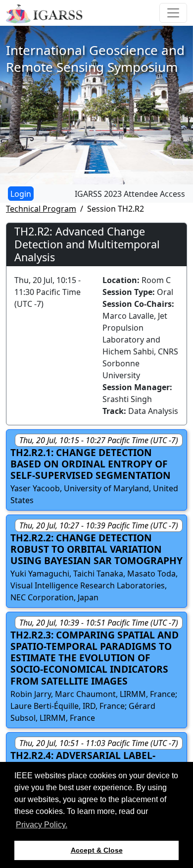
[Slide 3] (105, 170)
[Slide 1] (69, 170)
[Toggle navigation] (173, 13)
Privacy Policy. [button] (41, 824)
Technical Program (41, 208)
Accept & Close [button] (97, 850)
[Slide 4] (123, 170)
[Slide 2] (87, 170)
